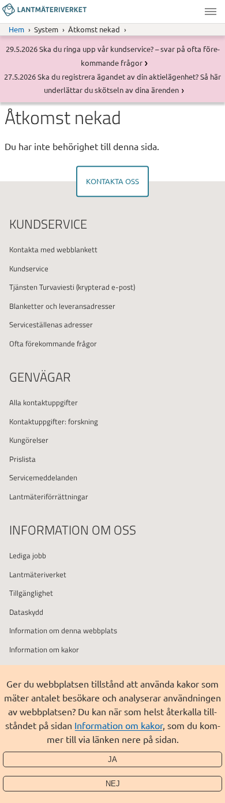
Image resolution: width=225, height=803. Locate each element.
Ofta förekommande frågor (53, 343)
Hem (16, 29)
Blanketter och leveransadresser (62, 306)
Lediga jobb (27, 555)
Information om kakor (118, 725)
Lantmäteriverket (37, 574)
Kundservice (28, 268)
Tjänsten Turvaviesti (41, 287)
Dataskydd (26, 612)
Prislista (22, 459)
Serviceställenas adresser (51, 324)
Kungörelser (28, 440)
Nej (113, 783)
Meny (210, 11)
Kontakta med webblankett (53, 249)
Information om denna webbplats (63, 630)
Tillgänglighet (31, 593)
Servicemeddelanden (43, 477)
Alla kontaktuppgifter (43, 402)
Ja (112, 759)
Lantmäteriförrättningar (48, 496)
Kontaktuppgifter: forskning (53, 421)
